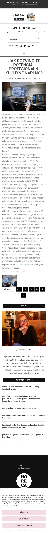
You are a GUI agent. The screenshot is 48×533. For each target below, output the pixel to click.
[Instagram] (20, 45)
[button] (44, 491)
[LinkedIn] (29, 45)
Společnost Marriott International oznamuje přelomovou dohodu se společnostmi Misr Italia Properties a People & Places (21, 398)
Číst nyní (18, 19)
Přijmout (24, 512)
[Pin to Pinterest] (36, 289)
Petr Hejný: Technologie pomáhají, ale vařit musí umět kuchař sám (23, 416)
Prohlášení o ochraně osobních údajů (25, 530)
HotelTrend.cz (31, 5)
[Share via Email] (23, 295)
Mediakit (36, 2)
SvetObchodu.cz (17, 5)
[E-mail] (33, 45)
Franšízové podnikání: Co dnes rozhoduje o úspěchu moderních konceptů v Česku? (23, 426)
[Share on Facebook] (25, 289)
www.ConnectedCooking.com (14, 271)
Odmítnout (24, 519)
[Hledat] (38, 39)
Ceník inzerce (25, 2)
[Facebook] (24, 45)
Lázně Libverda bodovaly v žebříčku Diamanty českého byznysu (20, 387)
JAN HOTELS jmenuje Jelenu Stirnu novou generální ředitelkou (22, 436)
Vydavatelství (12, 2)
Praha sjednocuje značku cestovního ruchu (19, 408)
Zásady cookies (8, 530)
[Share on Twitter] (31, 289)
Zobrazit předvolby (24, 525)
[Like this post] (20, 289)
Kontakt (24, 465)
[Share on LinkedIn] (42, 289)
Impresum (41, 530)
